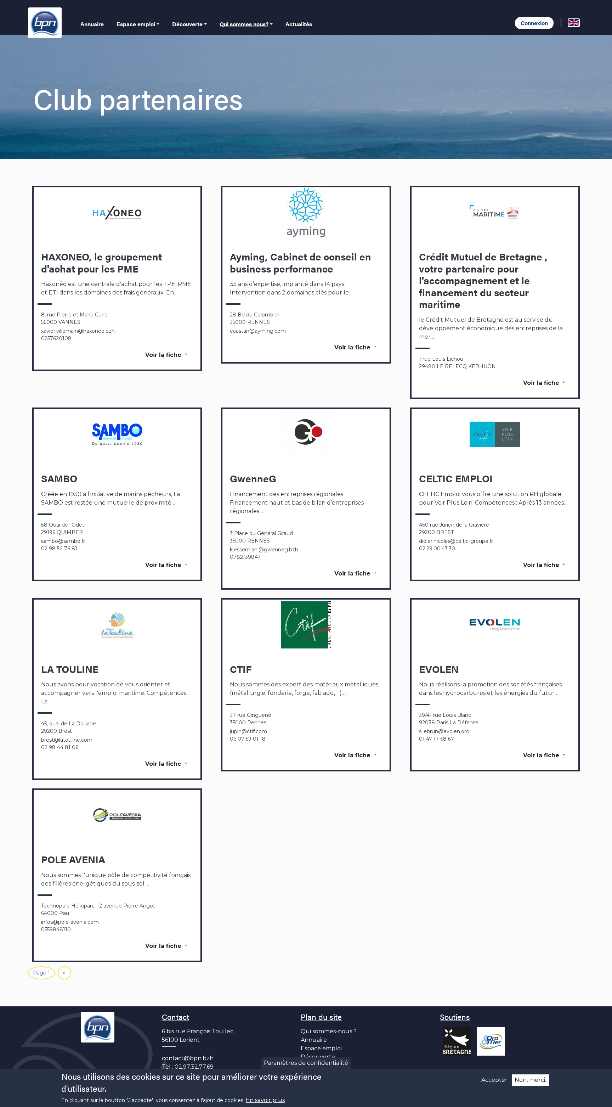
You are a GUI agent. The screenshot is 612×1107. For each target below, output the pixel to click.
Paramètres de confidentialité (306, 1063)
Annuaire (92, 24)
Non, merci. (530, 1080)
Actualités (298, 24)
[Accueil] (46, 23)
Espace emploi (136, 24)
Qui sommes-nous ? (329, 1031)
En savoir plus (265, 1100)
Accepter (494, 1080)
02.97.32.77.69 (194, 1066)
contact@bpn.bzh (188, 1058)
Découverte (187, 24)
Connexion (534, 23)
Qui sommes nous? (244, 24)
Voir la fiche (164, 355)
